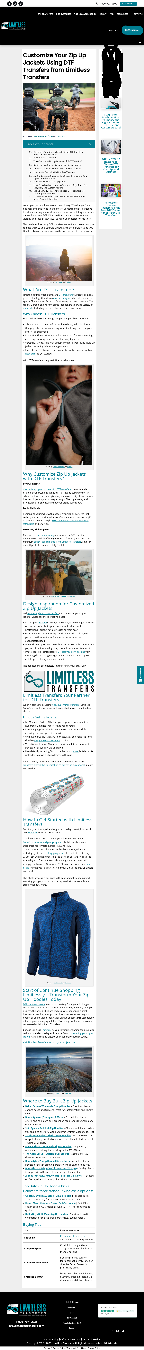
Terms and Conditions (76, 1348)
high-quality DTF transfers (65, 704)
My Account (72, 1318)
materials (28, 308)
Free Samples (132, 30)
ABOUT (103, 14)
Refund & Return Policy (54, 1348)
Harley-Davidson (42, 136)
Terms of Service (91, 1339)
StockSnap (58, 282)
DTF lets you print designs (71, 651)
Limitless (32, 832)
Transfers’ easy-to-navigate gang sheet (43, 842)
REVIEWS (138, 14)
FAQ (112, 14)
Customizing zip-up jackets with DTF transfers (47, 489)
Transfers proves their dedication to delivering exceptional (54, 765)
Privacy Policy (51, 1339)
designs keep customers (47, 740)
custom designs (61, 298)
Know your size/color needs (74, 1236)
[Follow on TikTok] (123, 1331)
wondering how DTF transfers (43, 613)
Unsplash (61, 136)
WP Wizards (110, 1343)
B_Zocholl (58, 1093)
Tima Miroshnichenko (58, 596)
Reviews (72, 1328)
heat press (31, 353)
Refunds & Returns (70, 1339)
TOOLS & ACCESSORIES (85, 14)
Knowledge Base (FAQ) (72, 1323)
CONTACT (113, 30)
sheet (76, 751)
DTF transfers (65, 294)
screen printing (46, 535)
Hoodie (43, 622)
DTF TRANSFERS (45, 14)
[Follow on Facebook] (112, 1331)
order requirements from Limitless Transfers (57, 541)
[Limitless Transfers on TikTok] (20, 3)
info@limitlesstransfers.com (26, 1326)
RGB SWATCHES (63, 14)
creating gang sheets (54, 853)
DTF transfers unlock (34, 1004)
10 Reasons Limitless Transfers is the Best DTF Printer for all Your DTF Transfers (111, 209)
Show (140, 675)
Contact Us (72, 1308)
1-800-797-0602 (26, 1322)
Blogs (72, 1313)
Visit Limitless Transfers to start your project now (49, 1042)
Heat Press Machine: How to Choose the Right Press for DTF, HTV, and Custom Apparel (111, 121)
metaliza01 (58, 983)
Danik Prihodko (59, 466)
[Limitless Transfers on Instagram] (15, 3)
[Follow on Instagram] (117, 1331)
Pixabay (68, 282)
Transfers (46, 1029)
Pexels (69, 466)
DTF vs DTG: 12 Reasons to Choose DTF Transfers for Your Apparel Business (111, 165)
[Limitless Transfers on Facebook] (9, 3)
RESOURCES (122, 14)
